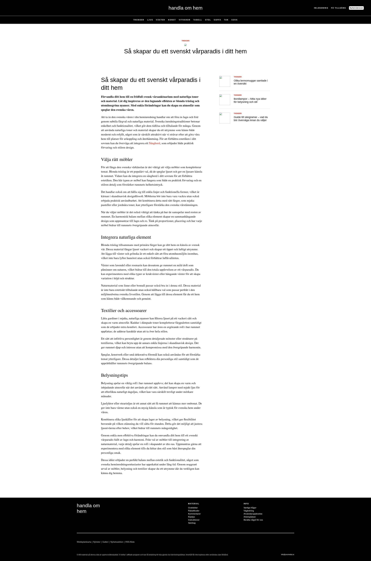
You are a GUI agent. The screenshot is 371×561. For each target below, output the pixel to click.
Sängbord (154, 143)
